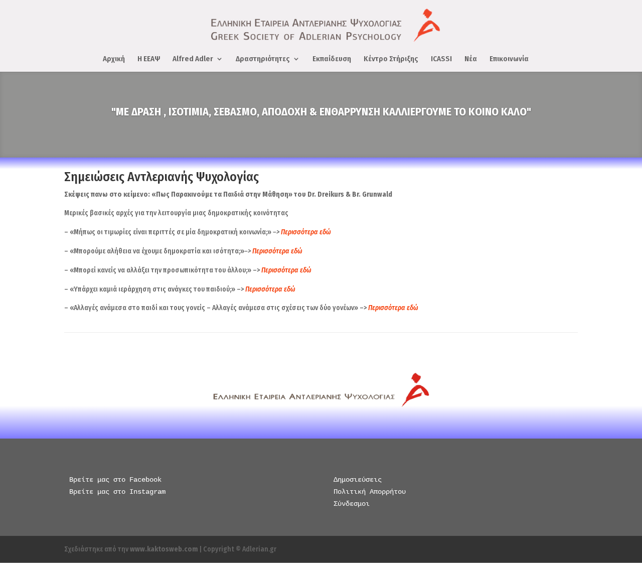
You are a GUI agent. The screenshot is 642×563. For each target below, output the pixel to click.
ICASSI (441, 59)
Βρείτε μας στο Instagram (117, 492)
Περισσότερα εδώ (277, 251)
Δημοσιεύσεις (358, 480)
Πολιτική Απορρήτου (370, 492)
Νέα (470, 59)
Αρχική (114, 59)
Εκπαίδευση (331, 59)
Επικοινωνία (509, 59)
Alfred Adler (193, 59)
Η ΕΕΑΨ (148, 59)
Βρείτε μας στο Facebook (115, 480)
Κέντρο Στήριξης (391, 59)
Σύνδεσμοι (352, 504)
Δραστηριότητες (263, 59)
